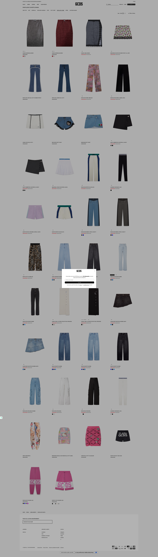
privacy (80, 284)
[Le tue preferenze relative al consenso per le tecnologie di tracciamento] (1, 418)
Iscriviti (79, 282)
